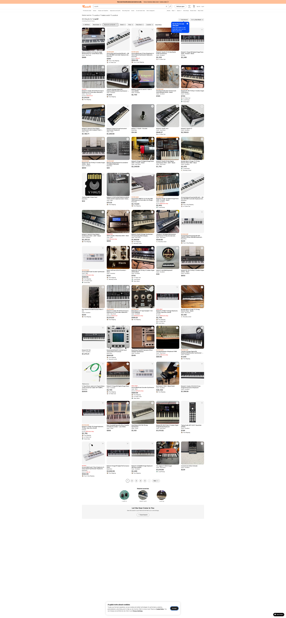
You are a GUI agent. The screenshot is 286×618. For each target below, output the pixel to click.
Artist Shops (186, 10)
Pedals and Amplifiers (103, 10)
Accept (174, 608)
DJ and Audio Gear (140, 10)
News (173, 10)
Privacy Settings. (138, 611)
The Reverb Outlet (87, 10)
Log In (202, 6)
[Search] (170, 6)
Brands (168, 10)
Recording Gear (126, 10)
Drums (132, 10)
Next (155, 481)
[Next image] (103, 39)
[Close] (166, 6)
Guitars (94, 10)
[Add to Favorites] (103, 30)
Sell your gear (180, 6)
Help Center (200, 10)
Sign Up (198, 6)
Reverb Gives (193, 10)
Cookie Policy (160, 609)
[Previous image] (84, 39)
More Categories (151, 10)
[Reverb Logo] (86, 6)
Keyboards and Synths (115, 10)
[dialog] (143, 608)
